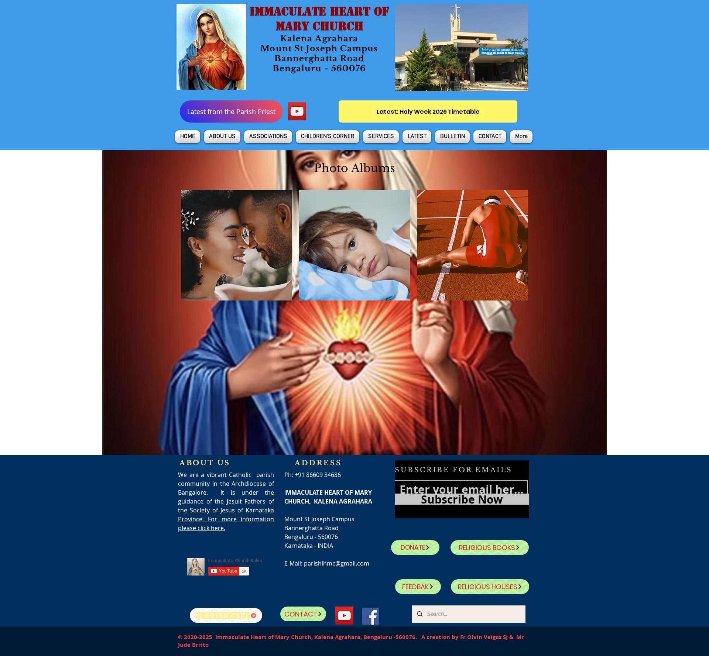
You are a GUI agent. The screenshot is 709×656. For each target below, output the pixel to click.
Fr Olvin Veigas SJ (484, 637)
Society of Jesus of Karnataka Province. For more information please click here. (226, 519)
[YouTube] (297, 111)
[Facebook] (370, 616)
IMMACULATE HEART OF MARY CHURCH (319, 19)
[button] (222, 136)
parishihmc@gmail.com (336, 563)
